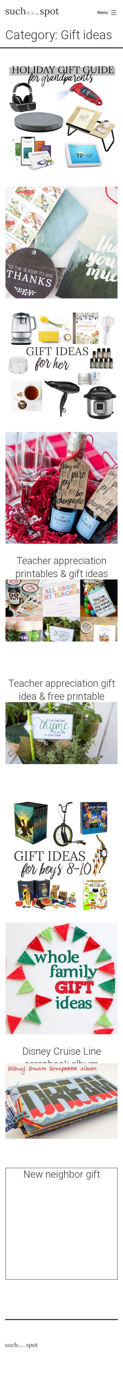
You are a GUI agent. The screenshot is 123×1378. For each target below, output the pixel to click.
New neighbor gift (61, 1174)
